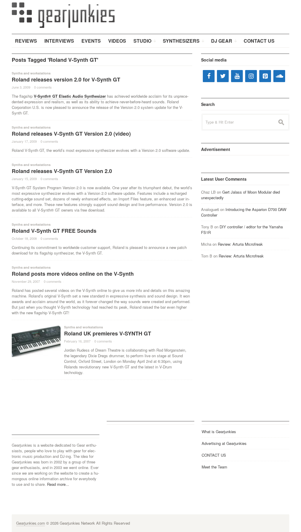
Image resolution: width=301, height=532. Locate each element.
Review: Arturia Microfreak (240, 244)
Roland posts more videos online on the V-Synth (73, 273)
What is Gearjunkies (219, 431)
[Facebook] (209, 76)
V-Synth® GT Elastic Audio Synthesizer (70, 96)
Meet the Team (214, 467)
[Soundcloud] (279, 76)
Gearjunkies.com (30, 523)
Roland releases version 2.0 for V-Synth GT (66, 79)
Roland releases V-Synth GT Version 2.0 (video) (71, 133)
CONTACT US (214, 455)
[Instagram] (251, 76)
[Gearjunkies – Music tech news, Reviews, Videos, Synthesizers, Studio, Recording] (63, 15)
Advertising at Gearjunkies (224, 443)
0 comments (43, 87)
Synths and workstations (31, 73)
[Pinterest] (265, 76)
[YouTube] (237, 76)
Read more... (58, 484)
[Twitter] (223, 76)
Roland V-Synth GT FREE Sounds (54, 231)
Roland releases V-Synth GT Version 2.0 (62, 171)
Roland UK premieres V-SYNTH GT (107, 333)
